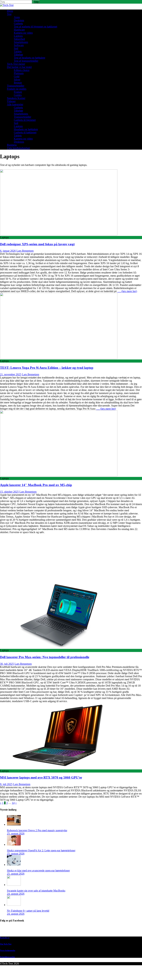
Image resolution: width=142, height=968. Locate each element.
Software (19, 45)
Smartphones (21, 42)
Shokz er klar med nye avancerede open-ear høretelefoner (38, 870)
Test (9, 14)
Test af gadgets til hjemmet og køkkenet (35, 26)
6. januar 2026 (8, 250)
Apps (17, 17)
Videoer (11, 101)
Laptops (18, 35)
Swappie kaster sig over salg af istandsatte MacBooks (36, 890)
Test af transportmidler (26, 60)
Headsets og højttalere (26, 129)
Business (12, 144)
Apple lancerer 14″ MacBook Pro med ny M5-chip (36, 485)
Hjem (10, 11)
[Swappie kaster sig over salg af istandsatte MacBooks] (14, 884)
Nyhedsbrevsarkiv (7, 957)
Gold (16, 76)
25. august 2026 (15, 833)
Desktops (19, 20)
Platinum (19, 73)
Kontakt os (4, 938)
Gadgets (18, 23)
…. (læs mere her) (127, 291)
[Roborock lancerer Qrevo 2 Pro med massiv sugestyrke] (14, 824)
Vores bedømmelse (7, 950)
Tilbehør (18, 54)
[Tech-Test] (7, 5)
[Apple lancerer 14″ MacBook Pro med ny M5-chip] (58, 475)
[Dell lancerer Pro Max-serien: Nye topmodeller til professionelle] (58, 647)
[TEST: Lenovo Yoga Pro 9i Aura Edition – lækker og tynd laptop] (58, 357)
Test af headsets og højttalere (29, 57)
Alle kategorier (15, 104)
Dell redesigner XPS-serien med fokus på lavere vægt (37, 244)
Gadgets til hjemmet (25, 119)
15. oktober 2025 (9, 491)
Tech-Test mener (16, 63)
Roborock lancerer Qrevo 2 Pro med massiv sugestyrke (37, 830)
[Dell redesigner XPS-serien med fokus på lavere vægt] (58, 234)
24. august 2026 (15, 893)
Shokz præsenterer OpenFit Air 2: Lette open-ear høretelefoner (41, 850)
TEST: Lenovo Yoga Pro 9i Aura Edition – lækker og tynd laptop (46, 367)
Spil (16, 48)
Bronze (18, 82)
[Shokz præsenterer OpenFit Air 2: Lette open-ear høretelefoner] (14, 844)
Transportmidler (15, 85)
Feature (18, 91)
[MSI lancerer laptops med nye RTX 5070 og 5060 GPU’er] (58, 767)
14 (13, 802)
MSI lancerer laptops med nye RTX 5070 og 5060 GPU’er (41, 777)
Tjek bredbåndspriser (18, 148)
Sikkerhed (19, 39)
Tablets (18, 51)
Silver (17, 79)
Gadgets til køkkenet (25, 132)
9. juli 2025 (6, 784)
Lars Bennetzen (25, 250)
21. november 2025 (10, 374)
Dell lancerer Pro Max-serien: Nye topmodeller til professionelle (44, 657)
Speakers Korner (16, 98)
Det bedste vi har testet (19, 67)
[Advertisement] (71, 558)
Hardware (19, 29)
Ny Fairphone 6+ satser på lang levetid (28, 910)
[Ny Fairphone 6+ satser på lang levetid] (14, 904)
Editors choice (21, 70)
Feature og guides (16, 88)
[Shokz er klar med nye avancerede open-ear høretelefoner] (14, 864)
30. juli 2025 (7, 663)
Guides (18, 95)
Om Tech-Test (5, 944)
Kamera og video (23, 32)
